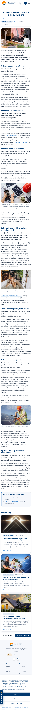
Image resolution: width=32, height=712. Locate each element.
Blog (4, 19)
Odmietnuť (16, 699)
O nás (23, 666)
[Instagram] (17, 659)
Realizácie (23, 671)
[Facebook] (14, 659)
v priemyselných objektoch (21, 142)
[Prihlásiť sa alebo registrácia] (21, 3)
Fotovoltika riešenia (7, 21)
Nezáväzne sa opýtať (23, 635)
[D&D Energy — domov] (9, 3)
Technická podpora (23, 673)
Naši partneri (24, 668)
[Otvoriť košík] (25, 3)
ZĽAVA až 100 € (1, 698)
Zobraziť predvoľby (16, 703)
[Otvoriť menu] (29, 3)
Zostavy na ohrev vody (11, 501)
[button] (29, 677)
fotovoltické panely (12, 135)
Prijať (16, 694)
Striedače (8, 671)
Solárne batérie (8, 673)
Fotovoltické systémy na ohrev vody (11, 295)
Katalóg (8, 666)
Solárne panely (9, 497)
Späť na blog (8, 635)
